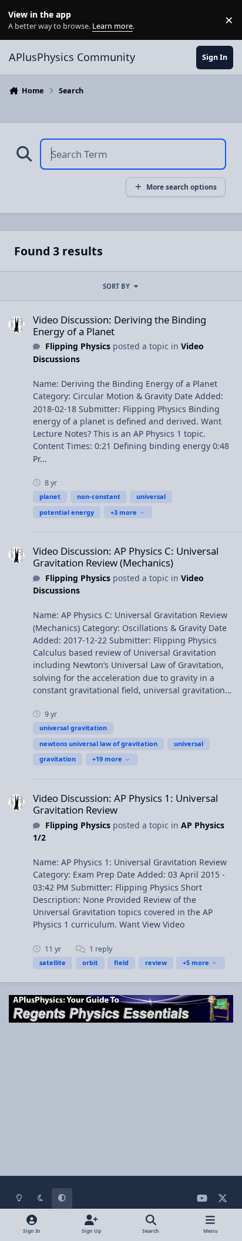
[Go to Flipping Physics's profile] (16, 324)
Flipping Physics (77, 346)
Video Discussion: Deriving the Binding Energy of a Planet (119, 325)
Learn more (22, 20)
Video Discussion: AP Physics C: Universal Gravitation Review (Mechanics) (126, 556)
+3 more (123, 512)
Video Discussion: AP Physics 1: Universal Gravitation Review (125, 804)
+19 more (107, 758)
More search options (181, 186)
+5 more (196, 962)
